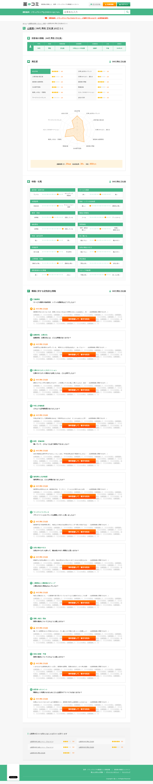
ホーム (25, 23)
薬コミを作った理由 (97, 772)
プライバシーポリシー (112, 772)
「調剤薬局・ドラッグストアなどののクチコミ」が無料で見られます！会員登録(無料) (78, 18)
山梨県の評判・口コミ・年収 (37, 23)
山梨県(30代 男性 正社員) (86, 747)
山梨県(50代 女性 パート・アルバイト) (41, 741)
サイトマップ (126, 772)
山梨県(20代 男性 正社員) (86, 741)
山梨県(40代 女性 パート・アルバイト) (41, 747)
